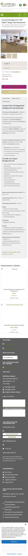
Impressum (19, 553)
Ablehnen (14, 546)
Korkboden (7, 25)
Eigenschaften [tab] (16, 98)
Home (3, 25)
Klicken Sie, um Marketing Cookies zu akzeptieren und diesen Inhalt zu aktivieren (14, 408)
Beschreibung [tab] (6, 98)
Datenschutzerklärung (11, 553)
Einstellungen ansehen (14, 550)
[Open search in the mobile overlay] (14, 10)
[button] (25, 524)
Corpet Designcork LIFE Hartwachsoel (18, 25)
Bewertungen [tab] (6, 101)
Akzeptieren (14, 541)
